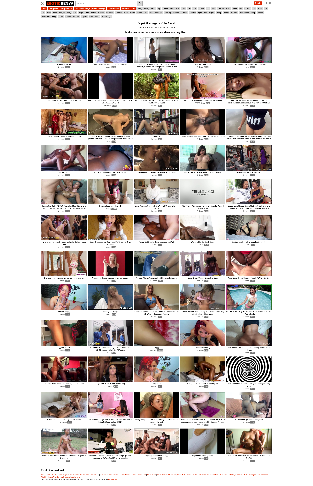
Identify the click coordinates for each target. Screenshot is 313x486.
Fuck (172, 9)
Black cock (46, 16)
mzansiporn (252, 475)
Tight (200, 13)
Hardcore (110, 13)
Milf (240, 9)
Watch (139, 13)
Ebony (139, 9)
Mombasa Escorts (119, 475)
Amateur (220, 9)
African (165, 9)
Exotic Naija (232, 475)
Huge (81, 13)
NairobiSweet (94, 475)
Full (266, 9)
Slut (74, 13)
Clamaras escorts (106, 475)
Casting (193, 13)
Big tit (185, 13)
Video (235, 9)
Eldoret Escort (141, 475)
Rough (226, 13)
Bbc (205, 13)
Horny (93, 13)
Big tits (211, 13)
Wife (91, 16)
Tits (43, 13)
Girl (254, 9)
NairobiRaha (84, 475)
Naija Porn (223, 475)
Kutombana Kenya (82, 9)
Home (44, 9)
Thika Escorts (151, 475)
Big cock (234, 13)
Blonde (68, 16)
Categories (53, 9)
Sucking (168, 13)
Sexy (69, 13)
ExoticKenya (112, 479)
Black (153, 9)
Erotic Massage (98, 9)
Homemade (244, 13)
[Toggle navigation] (43, 3)
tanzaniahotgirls (242, 475)
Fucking (247, 9)
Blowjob (101, 13)
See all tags (106, 16)
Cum (87, 13)
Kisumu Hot (181, 475)
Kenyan (62, 13)
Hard (49, 13)
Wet (145, 13)
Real (151, 13)
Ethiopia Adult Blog (192, 475)
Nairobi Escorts (128, 9)
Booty (219, 13)
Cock (183, 9)
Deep (253, 13)
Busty (132, 13)
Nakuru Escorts (162, 475)
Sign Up (258, 3)
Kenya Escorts (113, 9)
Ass (208, 9)
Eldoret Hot (172, 475)
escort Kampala (65, 477)
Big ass (84, 16)
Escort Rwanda (53, 477)
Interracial (177, 13)
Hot (189, 9)
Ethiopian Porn (204, 475)
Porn (126, 13)
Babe (228, 9)
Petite (97, 16)
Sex (177, 9)
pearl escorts (75, 477)
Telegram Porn (66, 9)
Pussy (146, 9)
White (260, 9)
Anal (213, 9)
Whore (260, 13)
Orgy (54, 16)
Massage (158, 13)
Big (159, 9)
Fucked (201, 9)
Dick (194, 9)
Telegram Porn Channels (70, 475)
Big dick (76, 16)
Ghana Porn (214, 475)
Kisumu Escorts (130, 475)
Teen (55, 13)
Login (269, 3)
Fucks (60, 16)
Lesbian (119, 13)
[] (140, 3)
